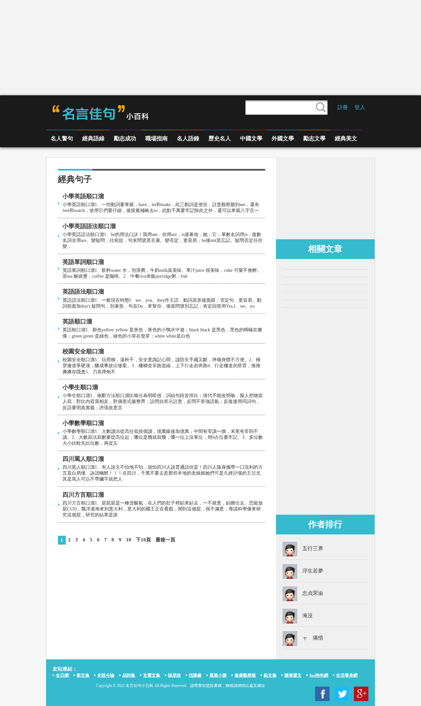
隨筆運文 (293, 675)
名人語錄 (188, 138)
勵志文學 (314, 138)
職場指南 (156, 138)
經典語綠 (93, 138)
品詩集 (128, 675)
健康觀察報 (245, 675)
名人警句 (62, 138)
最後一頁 (165, 539)
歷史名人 (220, 138)
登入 (360, 107)
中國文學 (251, 138)
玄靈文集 (151, 675)
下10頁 (143, 539)
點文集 (270, 675)
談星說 (174, 675)
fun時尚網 (319, 675)
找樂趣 (195, 675)
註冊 (342, 107)
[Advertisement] (210, 48)
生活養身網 (347, 675)
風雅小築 (218, 675)
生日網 (62, 675)
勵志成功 (125, 138)
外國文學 (283, 138)
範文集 (83, 675)
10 (128, 539)
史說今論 (105, 675)
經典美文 (346, 138)
